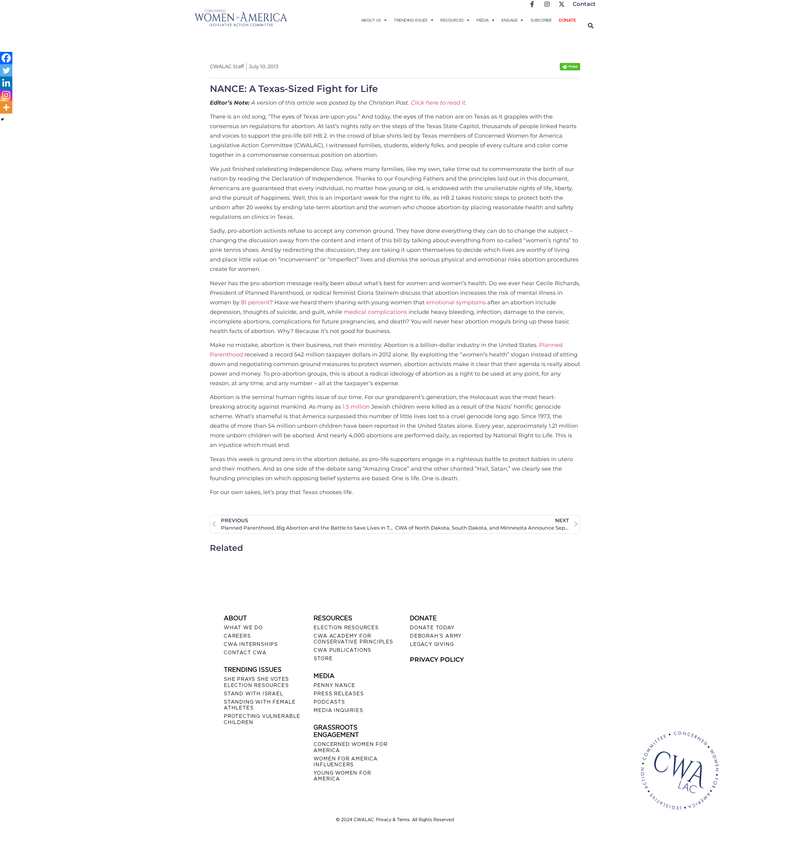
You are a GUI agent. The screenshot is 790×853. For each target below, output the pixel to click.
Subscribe (541, 20)
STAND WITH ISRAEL (253, 694)
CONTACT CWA (245, 652)
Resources (452, 20)
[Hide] (2, 119)
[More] (6, 107)
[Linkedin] (6, 83)
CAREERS (237, 636)
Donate (567, 20)
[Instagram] (6, 95)
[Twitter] (6, 70)
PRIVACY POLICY (437, 659)
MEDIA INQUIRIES (338, 710)
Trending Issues (411, 20)
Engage (509, 20)
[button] (590, 25)
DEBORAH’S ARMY (436, 636)
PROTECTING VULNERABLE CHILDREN (262, 719)
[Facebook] (6, 58)
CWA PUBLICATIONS (342, 650)
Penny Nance (334, 685)
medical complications (375, 312)
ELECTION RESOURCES (346, 627)
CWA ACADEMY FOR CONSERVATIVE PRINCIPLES (353, 639)
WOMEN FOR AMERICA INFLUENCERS (346, 762)
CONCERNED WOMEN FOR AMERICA (350, 747)
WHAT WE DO (243, 627)
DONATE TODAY (432, 627)
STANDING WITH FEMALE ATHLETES (260, 705)
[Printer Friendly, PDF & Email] (570, 69)
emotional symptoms (456, 302)
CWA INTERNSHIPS (251, 644)
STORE (323, 658)
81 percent (255, 302)
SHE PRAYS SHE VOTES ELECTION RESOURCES (256, 682)
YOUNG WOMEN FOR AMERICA (342, 776)
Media (482, 20)
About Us (371, 20)
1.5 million (356, 406)
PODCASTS (329, 702)
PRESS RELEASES (339, 694)
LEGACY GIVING (432, 644)
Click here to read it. (439, 102)
